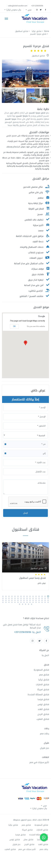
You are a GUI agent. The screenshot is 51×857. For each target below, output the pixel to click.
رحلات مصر (44, 733)
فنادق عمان (28, 839)
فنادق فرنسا (43, 699)
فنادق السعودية (41, 670)
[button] (28, 9)
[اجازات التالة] (35, 18)
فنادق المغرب (42, 719)
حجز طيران (44, 748)
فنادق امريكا (43, 689)
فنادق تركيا (43, 680)
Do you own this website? (36, 326)
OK (14, 326)
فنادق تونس (43, 704)
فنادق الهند (43, 709)
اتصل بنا (45, 655)
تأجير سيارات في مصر (39, 762)
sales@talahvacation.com (17, 5)
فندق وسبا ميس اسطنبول (32, 578)
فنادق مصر (44, 675)
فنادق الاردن (43, 714)
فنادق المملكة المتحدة (38, 694)
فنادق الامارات (42, 684)
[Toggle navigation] (6, 18)
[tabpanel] (25, 565)
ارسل (25, 513)
